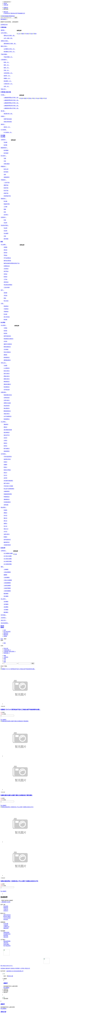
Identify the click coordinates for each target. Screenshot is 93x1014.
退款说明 (5, 937)
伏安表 (5, 341)
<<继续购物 (4, 902)
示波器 (5, 365)
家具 (2, 241)
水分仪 (5, 531)
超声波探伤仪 (7, 539)
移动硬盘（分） (8, 81)
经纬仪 (5, 445)
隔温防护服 (7, 204)
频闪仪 (5, 518)
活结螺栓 (6, 607)
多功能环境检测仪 (8, 480)
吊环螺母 (6, 604)
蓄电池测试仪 (7, 346)
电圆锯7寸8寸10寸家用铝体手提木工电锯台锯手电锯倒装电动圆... (20, 709)
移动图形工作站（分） (9, 51)
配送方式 (27, 968)
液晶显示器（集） (8, 113)
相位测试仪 (7, 408)
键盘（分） (7, 65)
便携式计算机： (5, 40)
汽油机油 (6, 308)
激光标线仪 (7, 432)
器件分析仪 (7, 373)
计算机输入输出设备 (6, 92)
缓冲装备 (6, 238)
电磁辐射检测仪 (8, 494)
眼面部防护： (4, 147)
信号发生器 (7, 389)
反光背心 (6, 214)
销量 (4, 655)
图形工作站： (4, 46)
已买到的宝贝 (6, 13)
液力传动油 (7, 316)
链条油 (5, 276)
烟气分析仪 (7, 483)
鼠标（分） (7, 67)
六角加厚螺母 (7, 572)
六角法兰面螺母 (8, 580)
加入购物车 (3, 719)
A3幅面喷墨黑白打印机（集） (11, 97)
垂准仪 (5, 443)
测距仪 (5, 427)
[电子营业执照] (46, 961)
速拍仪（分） (7, 127)
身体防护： (4, 198)
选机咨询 (5, 942)
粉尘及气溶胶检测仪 (9, 488)
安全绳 (5, 228)
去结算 (8, 902)
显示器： (3, 111)
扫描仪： (3, 116)
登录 (9, 976)
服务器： (3, 30)
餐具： (2, 566)
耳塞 (5, 158)
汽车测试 (6, 349)
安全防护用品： (5, 225)
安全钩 (5, 230)
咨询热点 (12, 968)
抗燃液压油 (7, 266)
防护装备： (4, 615)
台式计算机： (4, 32)
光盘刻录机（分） (8, 73)
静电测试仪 (7, 357)
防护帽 (5, 145)
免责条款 (3, 968)
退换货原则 (6, 932)
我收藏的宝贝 (21, 13)
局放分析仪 (7, 413)
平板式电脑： (4, 54)
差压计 (5, 472)
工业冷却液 (7, 287)
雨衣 (5, 212)
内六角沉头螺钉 (8, 556)
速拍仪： (3, 124)
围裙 (5, 209)
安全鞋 (5, 222)
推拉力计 (6, 528)
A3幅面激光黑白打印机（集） (11, 108)
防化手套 (6, 190)
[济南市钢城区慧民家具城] (8, 16)
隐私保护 (8, 968)
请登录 (5, 3)
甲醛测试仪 (7, 496)
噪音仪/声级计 (7, 470)
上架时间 (5, 657)
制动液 (5, 319)
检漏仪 (5, 536)
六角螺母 (6, 569)
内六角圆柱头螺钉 (8, 553)
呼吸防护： (4, 166)
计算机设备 (3, 27)
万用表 (5, 328)
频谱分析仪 (7, 378)
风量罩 (5, 464)
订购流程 (5, 925)
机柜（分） (7, 62)
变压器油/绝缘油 (8, 284)
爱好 (4, 643)
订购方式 (5, 909)
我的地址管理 (14, 13)
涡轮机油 (6, 282)
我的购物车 (3, 19)
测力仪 (5, 520)
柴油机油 (6, 306)
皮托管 (5, 478)
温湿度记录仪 (7, 459)
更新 (4, 661)
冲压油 (5, 295)
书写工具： (4, 362)
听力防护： (4, 155)
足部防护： (4, 217)
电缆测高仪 (7, 419)
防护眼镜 (6, 150)
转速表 (5, 510)
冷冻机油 (6, 268)
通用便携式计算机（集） (10, 43)
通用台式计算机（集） (9, 35)
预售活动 (5, 633)
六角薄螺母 (7, 577)
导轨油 (5, 255)
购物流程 (5, 907)
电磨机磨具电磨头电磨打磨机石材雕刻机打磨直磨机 (16, 795)
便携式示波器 (7, 403)
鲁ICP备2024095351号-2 (7, 965)
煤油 (5, 298)
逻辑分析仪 (7, 376)
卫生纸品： (4, 617)
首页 (4, 630)
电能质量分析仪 (8, 395)
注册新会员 (6, 926)
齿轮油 (5, 252)
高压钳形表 (7, 405)
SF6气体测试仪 (7, 416)
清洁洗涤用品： (5, 623)
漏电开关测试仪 (8, 344)
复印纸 (2, 625)
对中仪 (5, 515)
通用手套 (6, 185)
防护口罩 (6, 169)
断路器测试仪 (7, 411)
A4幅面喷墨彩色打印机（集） (11, 105)
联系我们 (17, 968)
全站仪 (5, 437)
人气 (4, 660)
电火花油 (6, 300)
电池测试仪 (7, 387)
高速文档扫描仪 (8, 121)
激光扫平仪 (7, 435)
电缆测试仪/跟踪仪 (8, 338)
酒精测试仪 (7, 499)
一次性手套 (7, 182)
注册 (12, 976)
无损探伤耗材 (7, 545)
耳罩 (5, 161)
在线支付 (5, 910)
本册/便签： (4, 392)
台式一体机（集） (8, 38)
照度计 (5, 467)
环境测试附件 (7, 502)
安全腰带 (6, 233)
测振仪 (5, 512)
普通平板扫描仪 (8, 119)
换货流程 (5, 935)
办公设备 (3, 135)
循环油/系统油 (7, 260)
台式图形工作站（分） (9, 49)
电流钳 (5, 333)
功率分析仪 (7, 400)
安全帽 (5, 142)
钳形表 (5, 330)
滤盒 (5, 174)
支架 (5, 236)
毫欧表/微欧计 (7, 384)
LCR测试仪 (7, 368)
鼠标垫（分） (7, 75)
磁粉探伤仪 (7, 542)
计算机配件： (4, 59)
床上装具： (4, 598)
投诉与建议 (6, 944)
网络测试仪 (7, 381)
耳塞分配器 (7, 163)
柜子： (2, 290)
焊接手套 (6, 193)
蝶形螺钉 (6, 612)
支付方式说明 (6, 918)
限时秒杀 (5, 634)
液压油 (5, 249)
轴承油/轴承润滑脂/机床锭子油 (11, 263)
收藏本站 (5, 7)
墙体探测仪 (7, 451)
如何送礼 (5, 919)
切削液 (5, 292)
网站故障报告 (6, 941)
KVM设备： (4, 129)
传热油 (5, 274)
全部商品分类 (4, 24)
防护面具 (6, 171)
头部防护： (4, 139)
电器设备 (6, 653)
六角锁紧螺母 (7, 582)
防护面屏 (6, 153)
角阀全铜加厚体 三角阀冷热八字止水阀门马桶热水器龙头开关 (19, 881)
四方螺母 (6, 596)
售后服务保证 (6, 934)
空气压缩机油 (7, 258)
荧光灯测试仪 (7, 352)
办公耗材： (4, 325)
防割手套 (6, 187)
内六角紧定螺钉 (8, 564)
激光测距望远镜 (8, 429)
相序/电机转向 (7, 336)
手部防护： (4, 179)
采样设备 (6, 504)
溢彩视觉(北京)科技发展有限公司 (14, 971)
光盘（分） (7, 86)
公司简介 (22, 968)
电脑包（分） (7, 78)
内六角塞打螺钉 (8, 561)
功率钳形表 (7, 397)
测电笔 (5, 354)
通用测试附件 (7, 360)
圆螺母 (5, 574)
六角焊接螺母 (7, 590)
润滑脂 (5, 247)
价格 (4, 658)
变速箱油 (6, 311)
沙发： (2, 303)
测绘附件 (6, 424)
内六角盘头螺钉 (8, 558)
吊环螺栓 (6, 601)
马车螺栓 (6, 609)
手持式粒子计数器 (8, 486)
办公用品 (3, 136)
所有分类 (5, 648)
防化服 (5, 201)
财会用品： (4, 507)
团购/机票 (5, 928)
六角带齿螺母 (7, 585)
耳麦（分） (7, 70)
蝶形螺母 (6, 593)
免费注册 (5, 5)
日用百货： (4, 550)
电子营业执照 (6, 631)
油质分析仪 (7, 534)
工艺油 (5, 279)
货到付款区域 (6, 914)
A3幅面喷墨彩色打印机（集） (11, 100)
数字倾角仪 (7, 448)
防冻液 (5, 314)
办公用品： (4, 421)
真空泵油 (6, 271)
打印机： (3, 94)
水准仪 (5, 440)
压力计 (5, 475)
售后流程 (5, 906)
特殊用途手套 (7, 196)
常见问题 (5, 923)
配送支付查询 (6, 916)
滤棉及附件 (7, 177)
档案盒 (2, 627)
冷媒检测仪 (7, 491)
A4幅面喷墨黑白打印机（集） (11, 102)
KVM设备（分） (8, 132)
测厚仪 (5, 523)
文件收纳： (4, 453)
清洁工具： (4, 620)
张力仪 (5, 526)
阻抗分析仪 (7, 370)
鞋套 (5, 220)
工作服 (5, 206)
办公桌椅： (4, 244)
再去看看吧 (6, 987)
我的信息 (5, 11)
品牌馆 (5, 636)
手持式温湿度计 (8, 456)
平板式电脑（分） (8, 57)
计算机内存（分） (8, 83)
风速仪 (5, 461)
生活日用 (3, 547)
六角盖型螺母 (7, 588)
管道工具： (4, 89)
